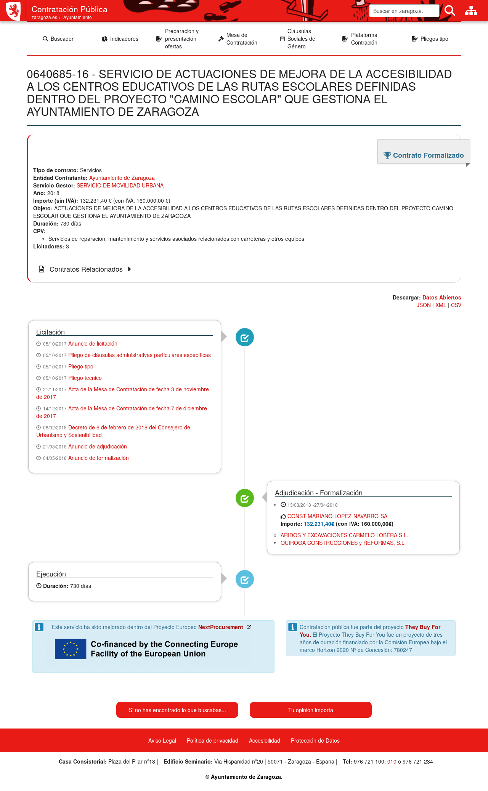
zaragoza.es (44, 17)
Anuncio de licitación (92, 343)
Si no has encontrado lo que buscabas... (177, 710)
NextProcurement (220, 627)
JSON (424, 305)
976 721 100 (369, 761)
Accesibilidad (264, 740)
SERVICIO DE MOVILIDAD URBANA (120, 185)
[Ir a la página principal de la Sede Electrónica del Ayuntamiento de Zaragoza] (16, 11)
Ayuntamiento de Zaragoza (122, 177)
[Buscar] (450, 11)
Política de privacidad (212, 740)
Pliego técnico (85, 377)
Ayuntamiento (77, 17)
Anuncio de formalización (98, 457)
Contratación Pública (70, 8)
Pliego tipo (80, 366)
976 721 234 (418, 761)
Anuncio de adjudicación (97, 446)
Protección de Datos (315, 740)
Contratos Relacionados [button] (86, 269)
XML (440, 305)
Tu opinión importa (310, 710)
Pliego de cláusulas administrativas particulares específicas (139, 355)
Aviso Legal (162, 740)
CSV (456, 305)
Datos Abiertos (441, 297)
